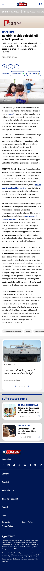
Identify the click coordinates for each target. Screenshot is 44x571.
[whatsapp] (14, 465)
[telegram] (30, 465)
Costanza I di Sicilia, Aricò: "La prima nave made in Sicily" (20, 372)
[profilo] (40, 4)
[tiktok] (41, 465)
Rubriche (6, 490)
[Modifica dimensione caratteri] (16, 66)
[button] (22, 4)
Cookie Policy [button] (27, 522)
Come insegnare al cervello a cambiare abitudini (27, 431)
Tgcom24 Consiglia (11, 499)
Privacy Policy (7, 526)
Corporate (6, 522)
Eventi (5, 507)
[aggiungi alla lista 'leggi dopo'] (10, 66)
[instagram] (8, 465)
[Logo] (22, 4)
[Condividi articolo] (4, 66)
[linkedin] (24, 465)
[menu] (3, 4)
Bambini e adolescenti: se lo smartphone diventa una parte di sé (28, 410)
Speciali (5, 482)
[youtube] (35, 465)
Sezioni (5, 474)
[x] (19, 465)
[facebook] (3, 465)
